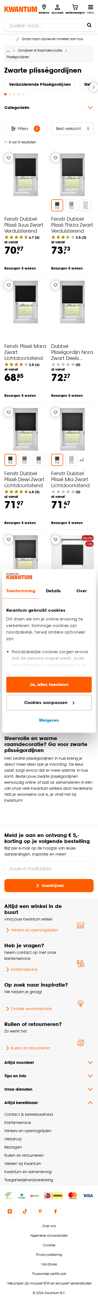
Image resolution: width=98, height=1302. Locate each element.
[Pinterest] (40, 1211)
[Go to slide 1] (5, 94)
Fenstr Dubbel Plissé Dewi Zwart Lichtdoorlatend (24, 479)
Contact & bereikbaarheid (28, 1114)
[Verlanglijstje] (8, 157)
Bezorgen (13, 1147)
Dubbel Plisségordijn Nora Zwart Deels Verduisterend (72, 355)
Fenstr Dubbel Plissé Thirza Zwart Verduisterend (72, 224)
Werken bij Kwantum (22, 1163)
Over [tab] (81, 591)
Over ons (49, 1226)
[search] (50, 25)
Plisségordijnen (18, 57)
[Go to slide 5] (23, 94)
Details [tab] (53, 591)
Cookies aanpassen (46, 702)
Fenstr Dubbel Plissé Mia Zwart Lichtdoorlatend (70, 479)
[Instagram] (9, 1211)
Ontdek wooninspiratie (31, 1008)
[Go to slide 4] (18, 94)
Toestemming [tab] (20, 591)
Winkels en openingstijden (34, 930)
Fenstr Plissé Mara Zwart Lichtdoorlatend (25, 352)
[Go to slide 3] (14, 94)
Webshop (13, 1139)
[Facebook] (55, 1211)
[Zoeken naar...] (89, 25)
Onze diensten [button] (18, 1089)
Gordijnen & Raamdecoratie (40, 50)
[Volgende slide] (93, 87)
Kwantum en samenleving (27, 1171)
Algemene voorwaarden (49, 1235)
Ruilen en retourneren (30, 1048)
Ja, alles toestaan (49, 684)
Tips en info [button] (15, 1075)
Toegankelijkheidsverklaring (28, 1179)
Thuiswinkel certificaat (49, 1274)
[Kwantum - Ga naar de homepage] (20, 9)
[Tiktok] (25, 1211)
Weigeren (49, 720)
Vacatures (49, 1264)
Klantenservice (24, 969)
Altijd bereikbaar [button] (21, 1102)
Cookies (49, 1245)
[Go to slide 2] (10, 94)
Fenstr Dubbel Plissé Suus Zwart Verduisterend (23, 224)
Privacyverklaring (49, 1255)
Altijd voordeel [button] (19, 1062)
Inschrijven (53, 885)
